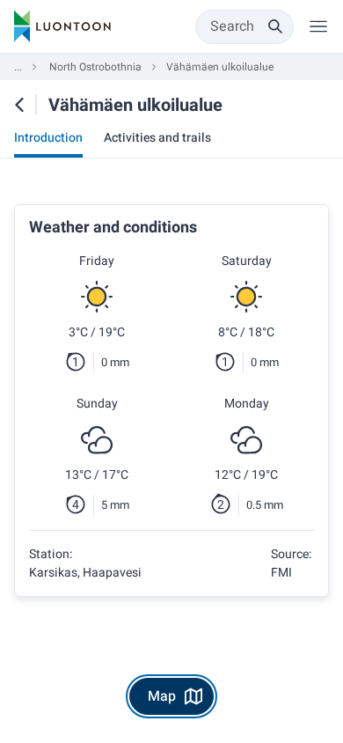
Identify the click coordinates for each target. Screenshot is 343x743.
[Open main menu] (318, 26)
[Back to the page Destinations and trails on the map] (19, 104)
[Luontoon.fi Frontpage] (62, 26)
